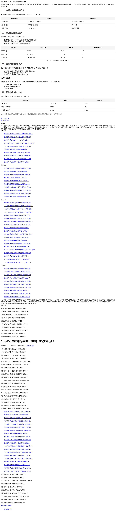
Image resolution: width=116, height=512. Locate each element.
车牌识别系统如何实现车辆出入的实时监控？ (17, 190)
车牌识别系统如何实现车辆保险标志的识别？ (17, 174)
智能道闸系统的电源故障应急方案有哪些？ (17, 152)
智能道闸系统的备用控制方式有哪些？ (15, 177)
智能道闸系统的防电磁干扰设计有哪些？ (16, 181)
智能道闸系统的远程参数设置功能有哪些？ (17, 162)
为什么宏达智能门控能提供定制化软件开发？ (17, 168)
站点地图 (9, 505)
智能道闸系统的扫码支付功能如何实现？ (16, 140)
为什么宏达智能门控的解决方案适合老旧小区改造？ (19, 143)
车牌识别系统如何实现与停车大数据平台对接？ (18, 134)
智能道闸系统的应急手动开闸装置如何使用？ (17, 203)
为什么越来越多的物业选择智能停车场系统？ (17, 159)
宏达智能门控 (5, 118)
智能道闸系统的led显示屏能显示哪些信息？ (17, 196)
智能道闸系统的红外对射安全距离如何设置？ (17, 137)
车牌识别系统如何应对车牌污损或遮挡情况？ (17, 218)
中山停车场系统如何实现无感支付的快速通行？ (18, 206)
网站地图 (3, 505)
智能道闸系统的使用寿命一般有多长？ (15, 149)
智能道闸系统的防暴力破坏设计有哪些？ (16, 231)
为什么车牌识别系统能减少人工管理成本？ (17, 184)
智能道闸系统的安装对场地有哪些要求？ (16, 171)
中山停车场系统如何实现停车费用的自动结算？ (18, 212)
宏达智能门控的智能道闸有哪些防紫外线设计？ (18, 221)
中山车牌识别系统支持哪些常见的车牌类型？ (17, 187)
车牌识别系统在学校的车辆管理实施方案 (16, 228)
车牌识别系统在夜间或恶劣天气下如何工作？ (17, 224)
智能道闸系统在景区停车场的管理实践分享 (17, 215)
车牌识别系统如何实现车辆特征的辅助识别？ (17, 146)
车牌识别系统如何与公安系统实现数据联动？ (17, 155)
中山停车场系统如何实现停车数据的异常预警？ (18, 209)
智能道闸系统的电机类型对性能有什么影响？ (17, 193)
